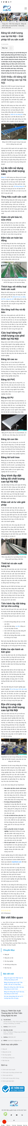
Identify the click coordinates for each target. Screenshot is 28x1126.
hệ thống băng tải (19, 186)
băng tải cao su (17, 297)
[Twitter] (3, 2)
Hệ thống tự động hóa (10, 964)
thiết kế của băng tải (16, 114)
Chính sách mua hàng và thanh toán (12, 1072)
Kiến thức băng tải (14, 24)
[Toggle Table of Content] (10, 48)
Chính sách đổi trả (7, 1075)
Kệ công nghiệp (9, 961)
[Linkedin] (8, 2)
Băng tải (3, 177)
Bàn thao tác (8, 968)
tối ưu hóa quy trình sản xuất (18, 689)
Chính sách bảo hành (8, 1081)
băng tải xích (10, 299)
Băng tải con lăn (9, 958)
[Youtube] (6, 2)
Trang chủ (5, 24)
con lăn (17, 626)
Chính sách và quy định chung (10, 1078)
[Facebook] (1, 2)
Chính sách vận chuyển (8, 1069)
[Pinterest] (10, 2)
